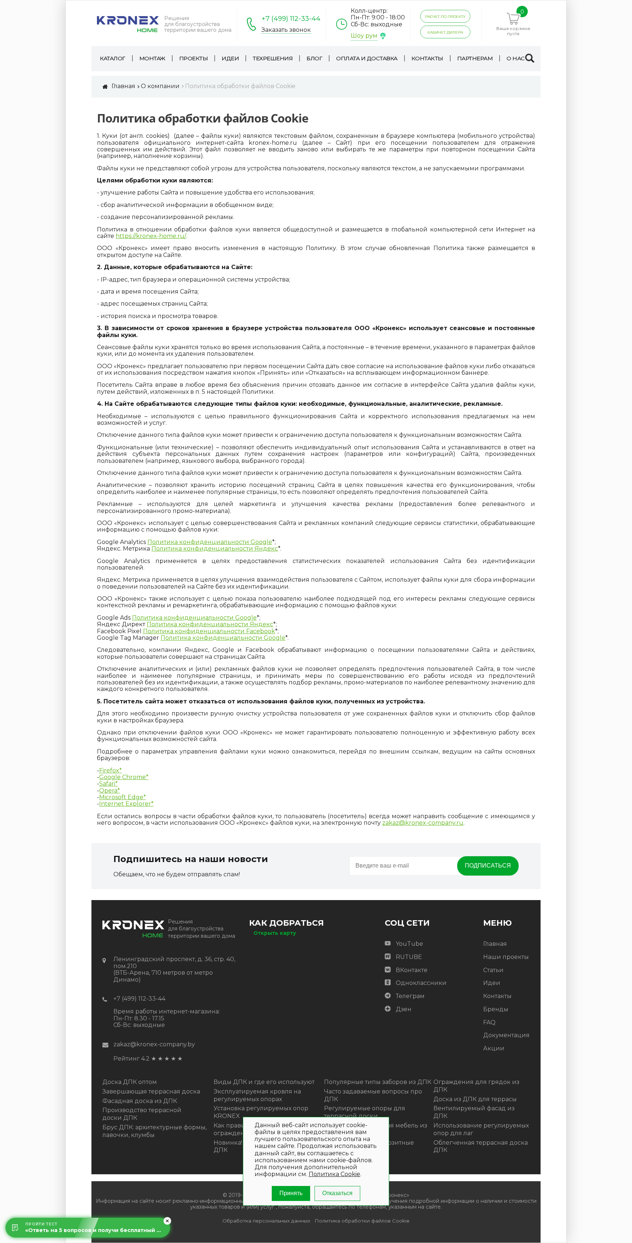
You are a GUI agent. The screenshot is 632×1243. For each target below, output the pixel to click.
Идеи (491, 982)
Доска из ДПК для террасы (475, 1099)
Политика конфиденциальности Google (209, 542)
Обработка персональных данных (266, 1221)
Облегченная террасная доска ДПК (480, 1146)
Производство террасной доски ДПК (141, 1114)
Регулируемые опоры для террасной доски (364, 1112)
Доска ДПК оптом (129, 1081)
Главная (495, 943)
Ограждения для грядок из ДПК (476, 1085)
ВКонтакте (412, 970)
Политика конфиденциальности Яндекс (214, 548)
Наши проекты (506, 956)
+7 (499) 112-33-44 (291, 19)
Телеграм (410, 996)
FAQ (489, 1022)
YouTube (409, 943)
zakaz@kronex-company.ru (422, 823)
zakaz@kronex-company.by (154, 1044)
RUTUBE (409, 956)
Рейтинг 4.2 (131, 1058)
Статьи (493, 970)
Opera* (109, 790)
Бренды (495, 1009)
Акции (493, 1048)
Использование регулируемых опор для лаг (481, 1129)
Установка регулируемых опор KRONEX (261, 1112)
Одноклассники (421, 982)
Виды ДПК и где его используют (264, 1081)
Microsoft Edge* (122, 797)
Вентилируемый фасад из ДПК (474, 1112)
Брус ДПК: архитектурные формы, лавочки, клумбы (154, 1131)
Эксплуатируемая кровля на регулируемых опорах (257, 1095)
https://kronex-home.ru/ (151, 236)
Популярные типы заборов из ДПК (377, 1081)
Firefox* (110, 770)
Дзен (403, 1009)
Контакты (497, 996)
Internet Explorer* (126, 804)
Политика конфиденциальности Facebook (209, 631)
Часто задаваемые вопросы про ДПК (373, 1095)
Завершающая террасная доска (151, 1091)
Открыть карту (274, 933)
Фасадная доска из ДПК (139, 1100)
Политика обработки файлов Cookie (362, 1221)
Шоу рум (364, 35)
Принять (290, 1193)
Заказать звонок (286, 30)
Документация (506, 1035)
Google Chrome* (123, 777)
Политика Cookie (334, 1174)
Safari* (108, 784)
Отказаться (337, 1193)
